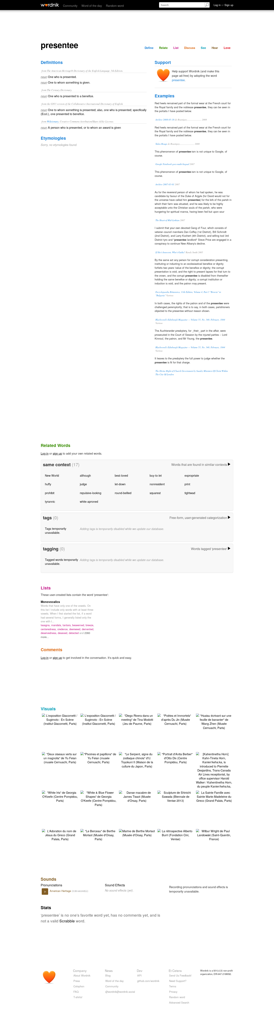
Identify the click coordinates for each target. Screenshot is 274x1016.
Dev (139, 970)
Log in (45, 453)
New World (52, 475)
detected (74, 633)
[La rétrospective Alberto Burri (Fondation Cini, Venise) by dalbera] (175, 834)
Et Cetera (175, 970)
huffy (48, 484)
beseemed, (79, 625)
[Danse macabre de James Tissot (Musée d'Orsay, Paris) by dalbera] (137, 796)
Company (80, 970)
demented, (88, 629)
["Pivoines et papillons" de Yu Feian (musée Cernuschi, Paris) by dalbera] (98, 757)
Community (70, 5)
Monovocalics (50, 602)
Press (76, 981)
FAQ (76, 992)
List (176, 48)
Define (149, 48)
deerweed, (75, 629)
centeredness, (49, 629)
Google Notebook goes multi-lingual (172, 164)
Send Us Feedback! (180, 975)
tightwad (190, 493)
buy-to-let (156, 475)
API (139, 975)
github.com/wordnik (148, 981)
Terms (172, 986)
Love (227, 48)
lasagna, (46, 625)
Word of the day (91, 5)
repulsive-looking (90, 493)
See (203, 48)
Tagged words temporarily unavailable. (61, 561)
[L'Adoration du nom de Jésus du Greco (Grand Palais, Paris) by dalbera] (60, 834)
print (187, 484)
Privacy (173, 992)
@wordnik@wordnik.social (120, 992)
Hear (215, 48)
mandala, (57, 625)
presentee (178, 80)
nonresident (157, 484)
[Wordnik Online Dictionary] (50, 5)
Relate (163, 48)
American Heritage (61, 891)
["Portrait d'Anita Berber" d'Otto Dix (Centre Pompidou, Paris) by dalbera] (175, 757)
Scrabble (67, 920)
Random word (115, 5)
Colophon (78, 986)
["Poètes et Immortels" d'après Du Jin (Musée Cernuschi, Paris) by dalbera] (175, 719)
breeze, (90, 625)
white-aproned (89, 501)
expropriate (192, 475)
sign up (57, 453)
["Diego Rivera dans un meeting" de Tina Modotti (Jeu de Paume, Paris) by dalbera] (137, 719)
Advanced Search (179, 1002)
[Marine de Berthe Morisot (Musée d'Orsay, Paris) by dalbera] (137, 832)
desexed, (63, 633)
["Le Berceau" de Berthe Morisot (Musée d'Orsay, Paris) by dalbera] (98, 834)
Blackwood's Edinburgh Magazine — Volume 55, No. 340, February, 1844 (190, 319)
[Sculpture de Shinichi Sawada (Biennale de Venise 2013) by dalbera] (175, 796)
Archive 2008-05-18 (164, 119)
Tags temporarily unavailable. (55, 530)
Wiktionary (53, 121)
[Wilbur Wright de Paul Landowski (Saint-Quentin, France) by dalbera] (214, 834)
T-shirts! (77, 997)
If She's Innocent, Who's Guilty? (170, 252)
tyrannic (50, 501)
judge (83, 484)
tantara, (67, 625)
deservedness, (49, 633)
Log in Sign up (223, 5)
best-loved (121, 475)
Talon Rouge (161, 143)
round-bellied (123, 493)
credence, (63, 629)
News (109, 970)
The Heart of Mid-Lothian (167, 220)
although (85, 475)
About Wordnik (81, 975)
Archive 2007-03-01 (164, 184)
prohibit (49, 493)
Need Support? (177, 981)
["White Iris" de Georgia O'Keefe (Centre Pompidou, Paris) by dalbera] (60, 796)
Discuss (189, 48)
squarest (155, 493)
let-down (120, 484)
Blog (108, 975)
